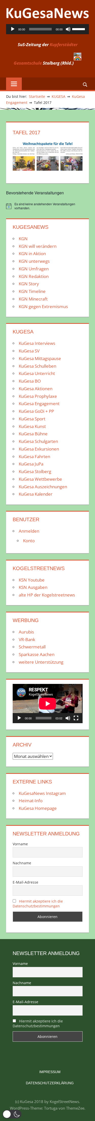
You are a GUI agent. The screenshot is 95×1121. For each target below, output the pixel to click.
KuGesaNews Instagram (42, 793)
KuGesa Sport (32, 419)
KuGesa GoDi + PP (36, 411)
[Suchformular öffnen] (85, 84)
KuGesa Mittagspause (40, 358)
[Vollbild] (76, 718)
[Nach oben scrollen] (87, 1113)
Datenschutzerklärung (50, 1083)
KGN (23, 238)
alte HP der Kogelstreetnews (47, 595)
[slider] (79, 28)
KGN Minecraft (33, 299)
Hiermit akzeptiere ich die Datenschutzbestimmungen (38, 903)
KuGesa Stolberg (35, 471)
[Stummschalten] (68, 29)
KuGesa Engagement (39, 403)
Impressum (50, 1072)
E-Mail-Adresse (25, 882)
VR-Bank (27, 639)
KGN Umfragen (34, 269)
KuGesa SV (29, 351)
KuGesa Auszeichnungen (43, 487)
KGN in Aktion (32, 253)
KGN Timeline (32, 291)
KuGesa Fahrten (34, 456)
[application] (47, 29)
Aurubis (26, 632)
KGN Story (29, 284)
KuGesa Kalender (35, 494)
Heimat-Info (31, 801)
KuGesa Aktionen (35, 388)
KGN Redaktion (34, 276)
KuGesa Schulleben (37, 366)
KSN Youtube (32, 580)
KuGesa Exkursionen (39, 449)
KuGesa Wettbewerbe (40, 479)
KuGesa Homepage (38, 808)
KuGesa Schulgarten (38, 441)
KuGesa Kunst (32, 426)
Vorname (20, 844)
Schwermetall (32, 647)
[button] (12, 1114)
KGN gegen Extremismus (43, 306)
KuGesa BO (30, 381)
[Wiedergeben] (12, 29)
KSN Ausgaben (33, 587)
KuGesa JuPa (31, 464)
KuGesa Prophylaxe (38, 396)
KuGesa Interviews (37, 343)
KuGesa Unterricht (37, 373)
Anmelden (29, 531)
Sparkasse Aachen (36, 654)
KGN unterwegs (34, 261)
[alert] (47, 206)
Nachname (22, 863)
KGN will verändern (37, 246)
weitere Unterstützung (41, 662)
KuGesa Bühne (33, 434)
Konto (29, 541)
